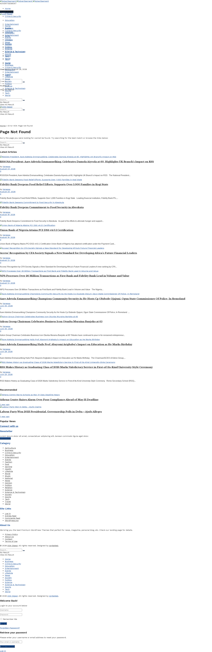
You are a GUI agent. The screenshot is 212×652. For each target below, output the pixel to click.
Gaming (8, 466)
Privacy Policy (11, 534)
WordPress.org (12, 520)
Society (8, 44)
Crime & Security (13, 16)
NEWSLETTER (6, 12)
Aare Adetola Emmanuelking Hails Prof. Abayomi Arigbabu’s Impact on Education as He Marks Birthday (66, 344)
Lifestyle (9, 40)
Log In (3, 651)
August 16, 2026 (7, 237)
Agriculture (10, 448)
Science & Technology (15, 51)
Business (9, 28)
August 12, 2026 (7, 260)
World (7, 58)
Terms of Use (11, 541)
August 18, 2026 (7, 214)
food (7, 464)
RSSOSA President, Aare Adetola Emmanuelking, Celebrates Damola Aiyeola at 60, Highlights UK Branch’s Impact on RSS (77, 161)
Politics (8, 47)
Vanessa (6, 166)
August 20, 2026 (7, 191)
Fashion (8, 462)
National (9, 478)
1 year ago (4, 404)
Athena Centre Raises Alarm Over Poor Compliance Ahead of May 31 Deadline (49, 399)
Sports (8, 54)
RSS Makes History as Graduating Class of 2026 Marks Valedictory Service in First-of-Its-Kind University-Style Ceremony (76, 367)
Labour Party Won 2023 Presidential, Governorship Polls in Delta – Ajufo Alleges (51, 411)
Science (8, 49)
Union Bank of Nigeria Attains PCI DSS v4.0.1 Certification (36, 230)
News (7, 42)
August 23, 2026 (7, 169)
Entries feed (10, 516)
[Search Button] (24, 100)
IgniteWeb (53, 545)
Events (8, 37)
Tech (7, 56)
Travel (8, 501)
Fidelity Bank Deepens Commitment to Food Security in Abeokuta (42, 207)
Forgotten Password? (10, 628)
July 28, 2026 (6, 351)
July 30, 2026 (6, 306)
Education (9, 20)
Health (8, 469)
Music (8, 476)
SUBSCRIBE (5, 438)
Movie (7, 473)
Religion (8, 487)
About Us (9, 537)
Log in (8, 513)
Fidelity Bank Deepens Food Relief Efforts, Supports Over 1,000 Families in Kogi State (54, 184)
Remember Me (10, 619)
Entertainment (12, 24)
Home (8, 8)
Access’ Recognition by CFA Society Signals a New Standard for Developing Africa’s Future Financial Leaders (68, 253)
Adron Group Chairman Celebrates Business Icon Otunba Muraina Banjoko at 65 (51, 321)
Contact (8, 539)
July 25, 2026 (6, 374)
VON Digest (12, 545)
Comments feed (12, 518)
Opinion (8, 483)
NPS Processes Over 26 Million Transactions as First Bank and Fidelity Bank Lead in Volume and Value (64, 275)
